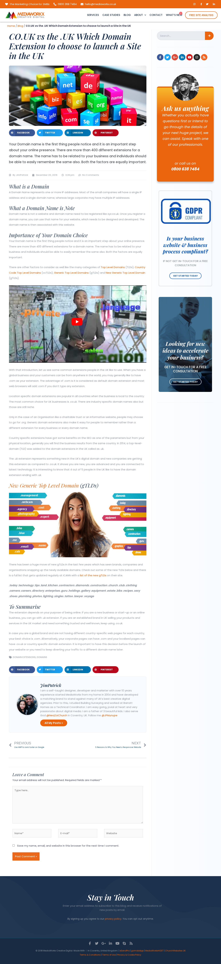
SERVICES (93, 15)
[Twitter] (167, 57)
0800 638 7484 (185, 169)
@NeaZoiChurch (56, 715)
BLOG (127, 15)
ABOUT (138, 15)
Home (11, 26)
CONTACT (156, 15)
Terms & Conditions (90, 954)
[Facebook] (160, 57)
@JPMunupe (109, 715)
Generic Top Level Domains (71, 272)
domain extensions (24, 657)
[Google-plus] (175, 57)
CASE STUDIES (111, 15)
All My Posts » (54, 723)
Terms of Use (109, 954)
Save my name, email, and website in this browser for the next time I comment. (68, 845)
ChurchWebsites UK (175, 950)
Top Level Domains (113, 267)
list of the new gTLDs (93, 575)
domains (42, 657)
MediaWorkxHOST (154, 950)
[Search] (209, 36)
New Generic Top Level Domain (125, 272)
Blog (20, 26)
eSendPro (124, 950)
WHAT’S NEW (174, 15)
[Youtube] (189, 57)
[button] (22, 132)
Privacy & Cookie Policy (129, 954)
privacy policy (113, 918)
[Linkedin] (182, 57)
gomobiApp (137, 950)
